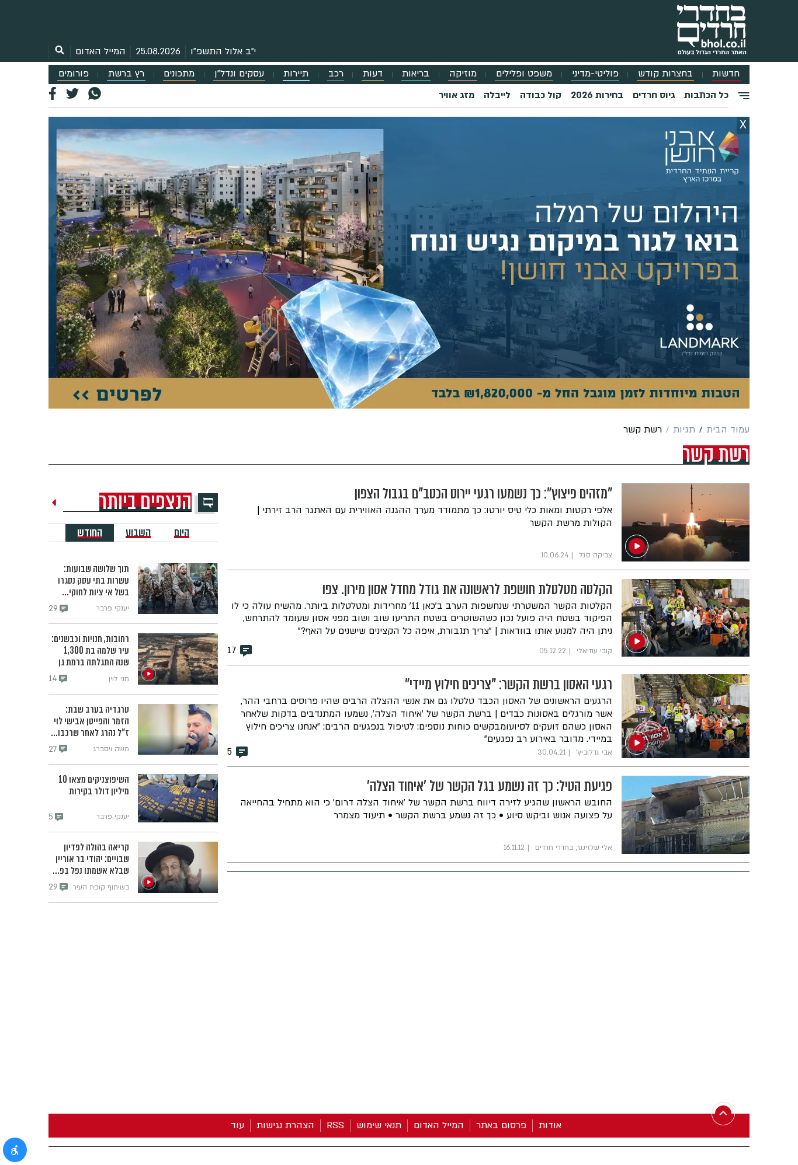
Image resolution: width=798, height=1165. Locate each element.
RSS (335, 1125)
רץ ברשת (126, 74)
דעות (373, 74)
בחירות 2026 (597, 95)
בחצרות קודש (665, 74)
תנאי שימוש (378, 1125)
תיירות (295, 74)
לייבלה (497, 95)
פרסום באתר (501, 1125)
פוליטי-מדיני (595, 74)
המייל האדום (100, 51)
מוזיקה (463, 74)
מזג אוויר (456, 95)
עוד (237, 1125)
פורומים (73, 74)
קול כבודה (540, 95)
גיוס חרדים (654, 95)
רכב (336, 74)
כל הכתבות (706, 95)
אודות (550, 1125)
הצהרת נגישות (285, 1125)
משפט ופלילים (524, 74)
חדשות (726, 74)
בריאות (415, 74)
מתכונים (179, 74)
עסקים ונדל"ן (239, 74)
